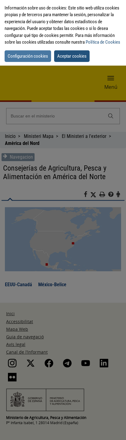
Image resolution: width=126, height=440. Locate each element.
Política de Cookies (103, 42)
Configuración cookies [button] (28, 56)
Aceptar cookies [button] (72, 56)
